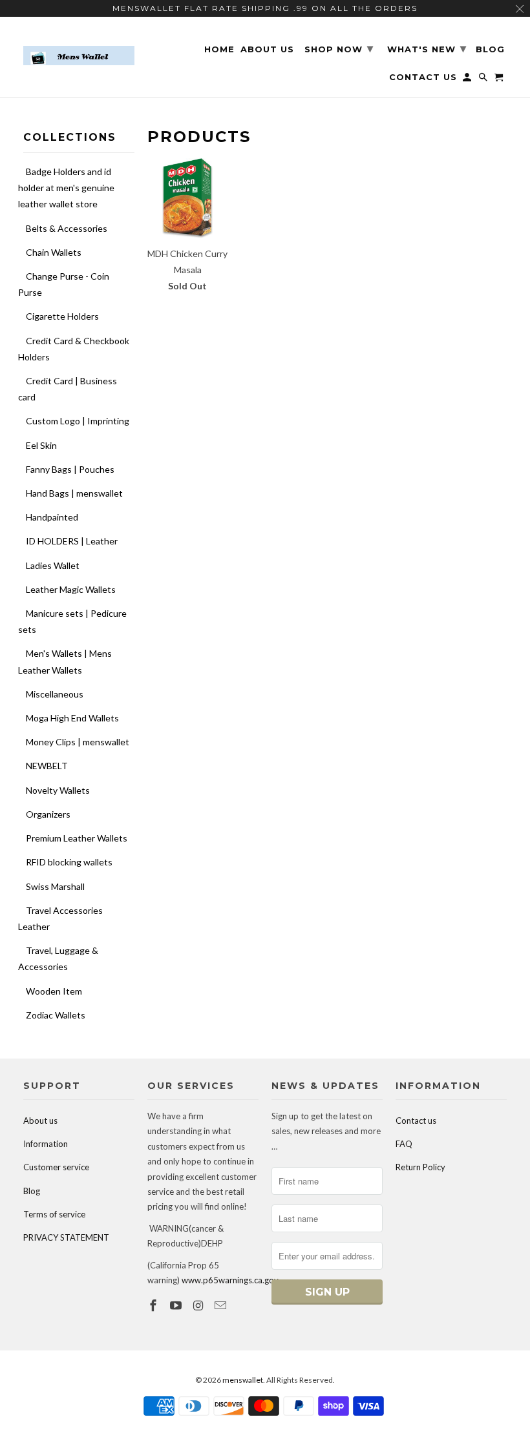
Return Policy (420, 1167)
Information (45, 1144)
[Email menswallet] (222, 1305)
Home (219, 49)
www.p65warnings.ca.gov (230, 1280)
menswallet (242, 1380)
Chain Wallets (53, 252)
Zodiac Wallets (55, 1014)
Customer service (56, 1167)
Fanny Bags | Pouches (70, 469)
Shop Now (339, 48)
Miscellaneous (54, 693)
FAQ (404, 1144)
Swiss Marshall (55, 886)
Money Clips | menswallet (77, 741)
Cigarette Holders (62, 316)
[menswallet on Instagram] (200, 1305)
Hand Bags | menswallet (74, 493)
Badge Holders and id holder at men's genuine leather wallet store (66, 187)
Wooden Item (54, 991)
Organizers (48, 814)
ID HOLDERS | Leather (72, 540)
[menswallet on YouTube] (177, 1305)
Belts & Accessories (66, 228)
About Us (267, 49)
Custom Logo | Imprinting (77, 420)
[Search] (484, 79)
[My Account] (468, 79)
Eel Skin (41, 445)
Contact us (416, 1120)
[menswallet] (78, 46)
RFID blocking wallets (69, 861)
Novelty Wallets (58, 790)
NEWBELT (47, 765)
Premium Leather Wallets (76, 837)
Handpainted (52, 517)
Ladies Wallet (53, 565)
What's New (427, 48)
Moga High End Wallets (72, 717)
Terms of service (54, 1214)
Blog (31, 1191)
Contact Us (423, 77)
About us (40, 1120)
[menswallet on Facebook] (154, 1305)
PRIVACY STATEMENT (66, 1237)
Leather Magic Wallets (71, 589)
